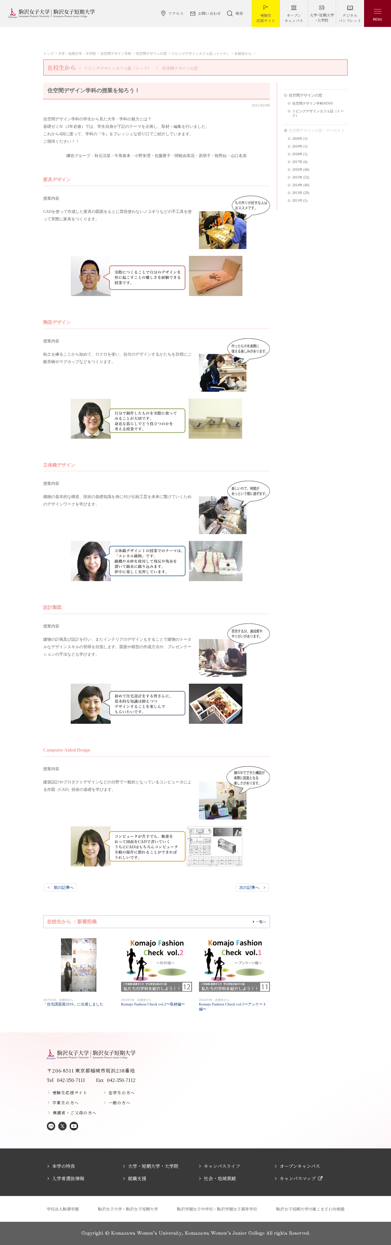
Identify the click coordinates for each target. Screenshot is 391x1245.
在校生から (243, 53)
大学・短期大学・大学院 (77, 53)
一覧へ (261, 922)
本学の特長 (63, 1166)
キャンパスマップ (298, 1178)
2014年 (297, 185)
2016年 (297, 170)
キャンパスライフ (222, 1166)
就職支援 (137, 1178)
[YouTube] (74, 1126)
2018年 (297, 154)
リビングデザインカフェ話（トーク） (200, 53)
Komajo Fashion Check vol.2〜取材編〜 (153, 1002)
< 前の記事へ (61, 887)
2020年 (297, 139)
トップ (48, 53)
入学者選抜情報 (68, 1178)
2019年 (297, 146)
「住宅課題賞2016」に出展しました (73, 1002)
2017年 (297, 162)
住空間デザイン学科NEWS (312, 103)
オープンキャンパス (300, 1166)
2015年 (297, 177)
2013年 (297, 193)
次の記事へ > (252, 887)
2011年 (297, 201)
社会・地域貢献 (220, 1178)
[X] (62, 1126)
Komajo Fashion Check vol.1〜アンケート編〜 (232, 1004)
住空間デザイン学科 (115, 53)
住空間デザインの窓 (151, 53)
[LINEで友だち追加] (51, 1126)
